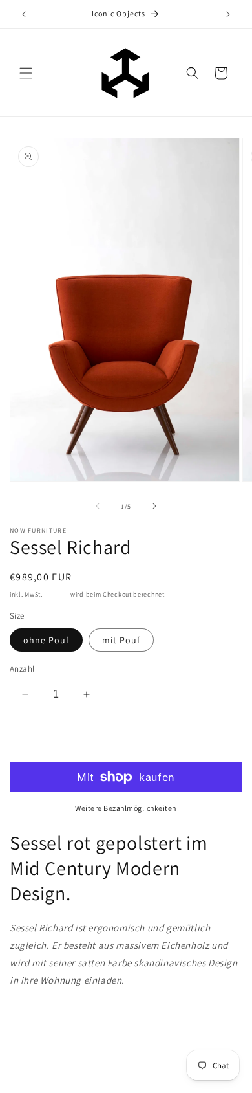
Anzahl (22, 668)
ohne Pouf (46, 640)
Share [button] (36, 1019)
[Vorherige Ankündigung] (24, 14)
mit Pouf (121, 640)
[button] (26, 73)
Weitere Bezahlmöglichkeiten (126, 808)
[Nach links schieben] (97, 506)
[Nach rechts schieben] (154, 506)
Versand (56, 594)
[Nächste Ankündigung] (228, 14)
